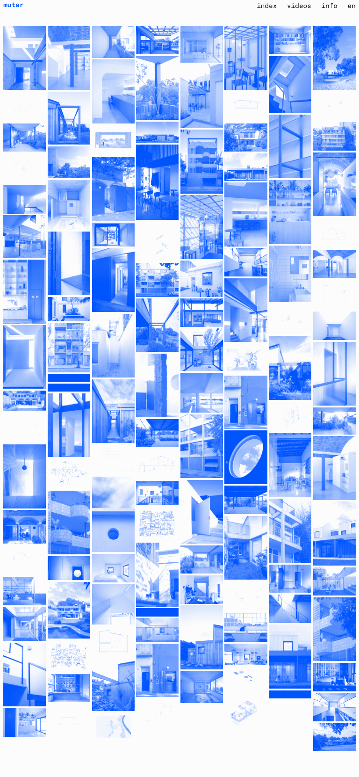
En (352, 6)
